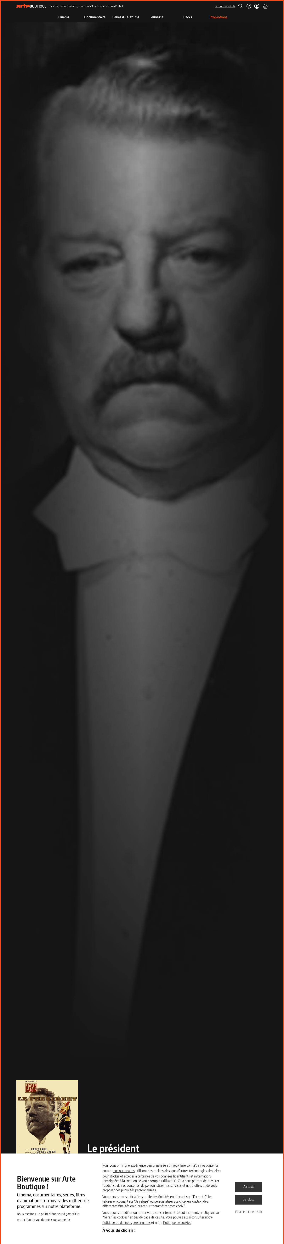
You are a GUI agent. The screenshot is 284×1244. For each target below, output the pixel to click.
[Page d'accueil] (31, 6)
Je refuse (248, 1199)
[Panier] (265, 6)
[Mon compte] (256, 6)
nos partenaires (124, 1170)
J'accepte (248, 1186)
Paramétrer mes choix (248, 1212)
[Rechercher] (240, 6)
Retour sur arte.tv (225, 6)
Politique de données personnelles (126, 1222)
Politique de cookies (177, 1222)
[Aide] (248, 6)
